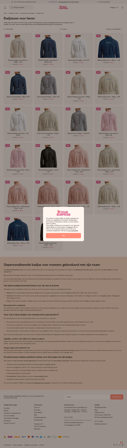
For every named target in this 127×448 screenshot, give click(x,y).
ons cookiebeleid (72, 231)
